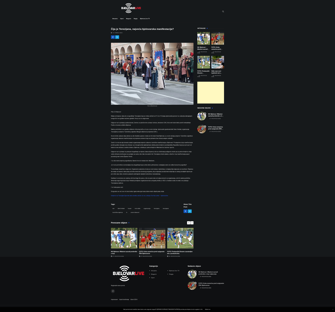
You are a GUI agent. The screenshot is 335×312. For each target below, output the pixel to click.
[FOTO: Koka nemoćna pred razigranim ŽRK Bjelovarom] (217, 38)
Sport (122, 18)
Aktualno (115, 18)
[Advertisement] (210, 93)
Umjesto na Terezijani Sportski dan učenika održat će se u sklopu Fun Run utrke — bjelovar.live (139, 195)
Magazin (128, 18)
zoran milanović (135, 212)
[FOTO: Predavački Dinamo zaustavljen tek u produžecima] (203, 62)
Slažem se (207, 309)
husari (129, 208)
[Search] (223, 11)
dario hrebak (121, 208)
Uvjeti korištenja (124, 299)
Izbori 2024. (133, 299)
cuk (113, 208)
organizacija (147, 208)
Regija (135, 18)
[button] (188, 222)
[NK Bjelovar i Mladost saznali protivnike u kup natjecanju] (203, 38)
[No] (333, 309)
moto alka (137, 208)
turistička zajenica (117, 212)
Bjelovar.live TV (145, 18)
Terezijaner (166, 208)
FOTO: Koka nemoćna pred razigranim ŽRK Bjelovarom (215, 129)
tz (126, 212)
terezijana (156, 208)
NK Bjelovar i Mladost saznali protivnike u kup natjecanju (216, 116)
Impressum (114, 299)
